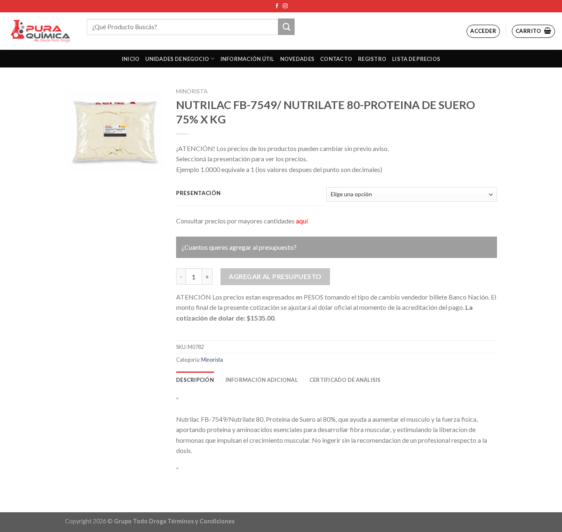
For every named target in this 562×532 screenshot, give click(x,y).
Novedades (297, 59)
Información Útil (247, 59)
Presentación (198, 193)
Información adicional (261, 379)
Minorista (191, 91)
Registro (372, 59)
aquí (302, 221)
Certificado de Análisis (345, 379)
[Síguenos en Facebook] (276, 6)
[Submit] (286, 27)
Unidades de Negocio (177, 59)
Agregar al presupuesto (275, 276)
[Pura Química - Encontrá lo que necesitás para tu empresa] (40, 31)
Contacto (336, 59)
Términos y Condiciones (201, 521)
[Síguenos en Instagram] (285, 6)
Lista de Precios (416, 59)
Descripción (195, 379)
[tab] (195, 380)
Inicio (131, 59)
